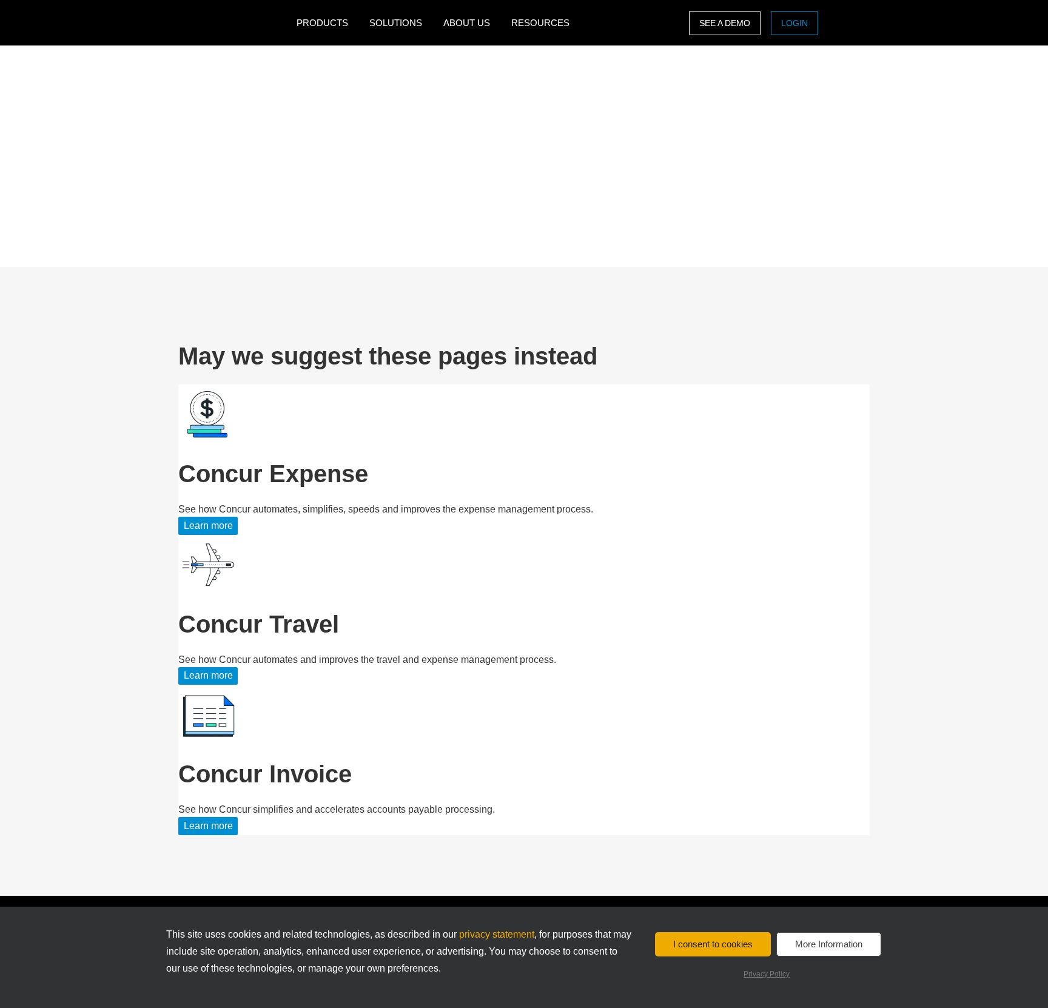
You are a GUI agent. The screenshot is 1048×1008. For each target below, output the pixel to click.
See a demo (724, 23)
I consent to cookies (713, 944)
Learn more (208, 525)
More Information (828, 944)
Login (794, 23)
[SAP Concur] (234, 22)
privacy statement (496, 934)
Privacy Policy (767, 974)
